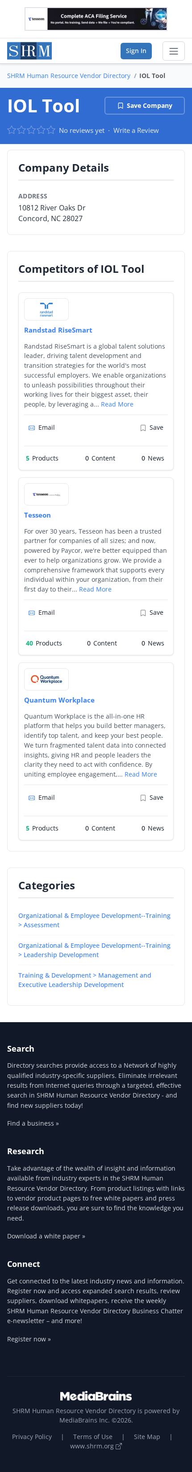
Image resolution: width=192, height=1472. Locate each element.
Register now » (29, 1339)
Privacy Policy (32, 1436)
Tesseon (37, 514)
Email (46, 427)
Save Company (149, 105)
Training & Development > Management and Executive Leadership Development (84, 980)
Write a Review (136, 130)
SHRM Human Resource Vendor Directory (68, 75)
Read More (117, 404)
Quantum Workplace (59, 699)
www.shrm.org (93, 1446)
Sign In (136, 50)
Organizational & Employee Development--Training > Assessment (94, 920)
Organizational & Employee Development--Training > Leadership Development (94, 950)
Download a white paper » (46, 1236)
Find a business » (33, 1123)
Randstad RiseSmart (58, 329)
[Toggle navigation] (174, 51)
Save (156, 427)
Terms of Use (93, 1436)
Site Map (147, 1436)
